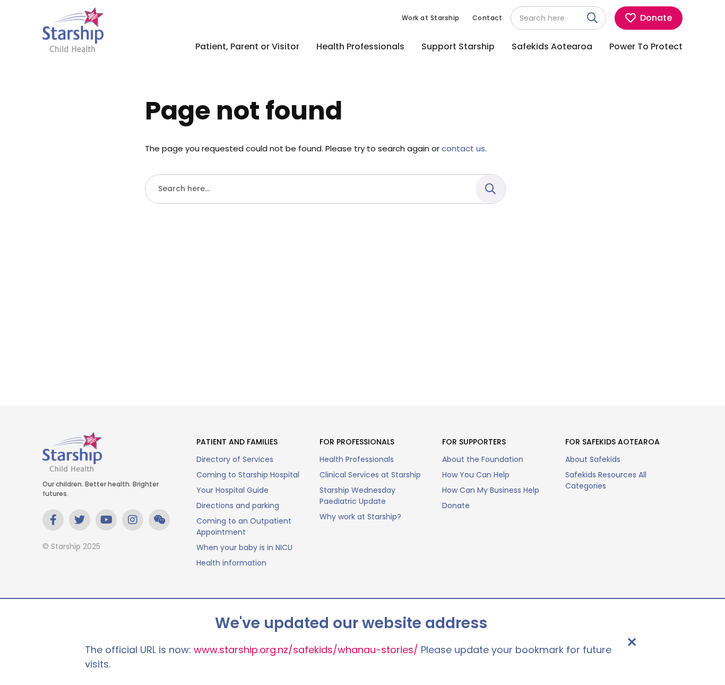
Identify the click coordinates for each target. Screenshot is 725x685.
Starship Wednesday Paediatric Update (357, 496)
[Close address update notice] (631, 641)
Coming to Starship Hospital (247, 474)
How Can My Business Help (490, 490)
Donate (456, 505)
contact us (463, 148)
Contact (487, 17)
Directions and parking (237, 505)
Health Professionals (360, 46)
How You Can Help (476, 474)
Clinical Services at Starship (370, 474)
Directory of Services (234, 459)
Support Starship (458, 46)
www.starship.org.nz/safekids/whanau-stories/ (306, 649)
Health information (231, 563)
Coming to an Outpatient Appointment (243, 526)
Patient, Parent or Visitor (247, 46)
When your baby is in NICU (244, 547)
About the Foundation (482, 459)
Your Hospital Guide (232, 490)
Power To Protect (646, 46)
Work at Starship (431, 17)
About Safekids (592, 459)
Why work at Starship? (360, 516)
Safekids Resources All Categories (605, 480)
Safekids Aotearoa (552, 46)
